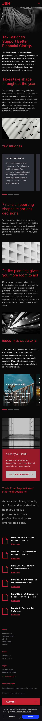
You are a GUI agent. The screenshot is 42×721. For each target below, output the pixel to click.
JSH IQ (4, 639)
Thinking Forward (8, 636)
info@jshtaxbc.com (9, 676)
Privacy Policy (7, 670)
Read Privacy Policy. (23, 712)
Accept (30, 717)
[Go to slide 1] (4, 194)
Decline (12, 717)
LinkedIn (5, 655)
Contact (5, 644)
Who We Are (7, 633)
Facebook (6, 658)
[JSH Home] (7, 3)
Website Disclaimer (9, 672)
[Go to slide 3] (16, 194)
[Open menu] (39, 3)
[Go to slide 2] (10, 194)
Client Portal (6, 641)
